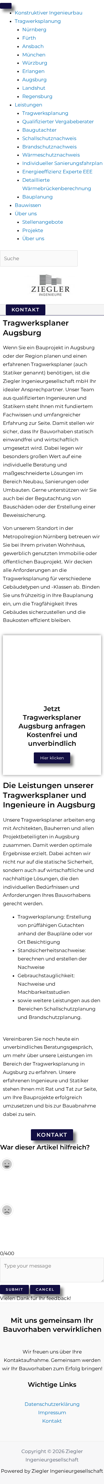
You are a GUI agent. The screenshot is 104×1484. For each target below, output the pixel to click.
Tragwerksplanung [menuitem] (38, 21)
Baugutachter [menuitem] (39, 130)
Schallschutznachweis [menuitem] (49, 138)
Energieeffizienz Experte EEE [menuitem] (57, 172)
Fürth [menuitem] (29, 38)
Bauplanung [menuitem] (37, 197)
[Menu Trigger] (6, 6)
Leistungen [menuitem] (28, 105)
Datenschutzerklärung (52, 1404)
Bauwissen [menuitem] (28, 205)
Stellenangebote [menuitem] (42, 222)
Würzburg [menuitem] (34, 63)
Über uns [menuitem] (26, 213)
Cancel (45, 1289)
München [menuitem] (33, 55)
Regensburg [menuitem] (37, 96)
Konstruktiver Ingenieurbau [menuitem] (48, 13)
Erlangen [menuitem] (33, 71)
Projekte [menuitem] (32, 230)
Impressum (52, 1412)
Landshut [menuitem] (33, 88)
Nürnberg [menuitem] (34, 29)
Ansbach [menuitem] (33, 46)
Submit (14, 1289)
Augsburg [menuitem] (34, 79)
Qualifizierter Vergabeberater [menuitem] (58, 121)
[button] (25, 309)
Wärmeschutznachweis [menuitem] (51, 155)
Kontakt (52, 1421)
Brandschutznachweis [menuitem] (49, 147)
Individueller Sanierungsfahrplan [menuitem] (62, 163)
